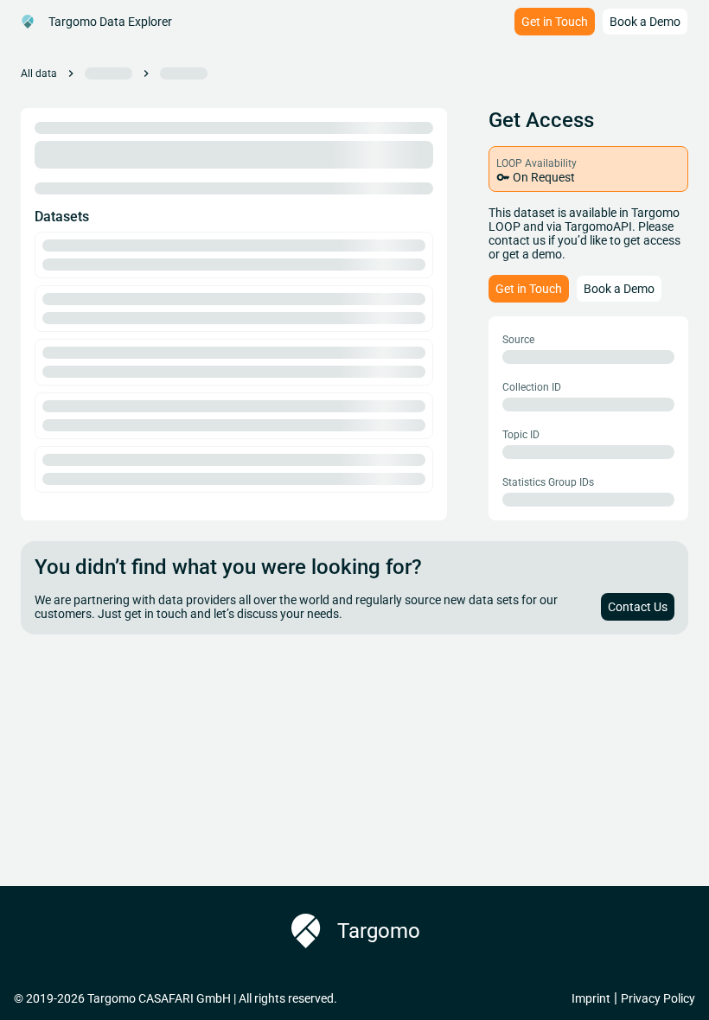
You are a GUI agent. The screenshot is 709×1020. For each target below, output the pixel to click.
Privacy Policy (658, 998)
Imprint (591, 998)
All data (39, 73)
